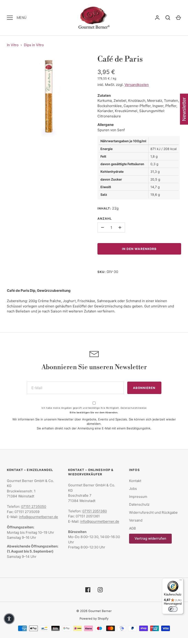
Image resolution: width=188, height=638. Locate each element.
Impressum (138, 496)
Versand (135, 520)
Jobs (133, 488)
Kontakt (135, 481)
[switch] (172, 609)
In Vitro (13, 45)
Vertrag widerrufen (150, 538)
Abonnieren (144, 388)
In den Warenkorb (139, 249)
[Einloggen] (157, 18)
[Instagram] (100, 590)
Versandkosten (136, 84)
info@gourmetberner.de (38, 517)
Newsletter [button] (184, 109)
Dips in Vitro (34, 45)
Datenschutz (139, 504)
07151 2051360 (94, 511)
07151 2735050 (33, 506)
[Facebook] (88, 590)
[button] (9, 618)
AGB (132, 528)
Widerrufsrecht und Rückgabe (153, 512)
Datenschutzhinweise (134, 407)
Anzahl (104, 218)
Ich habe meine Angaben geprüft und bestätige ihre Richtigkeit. (94, 407)
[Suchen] (168, 18)
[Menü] (180, 581)
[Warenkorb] (178, 18)
